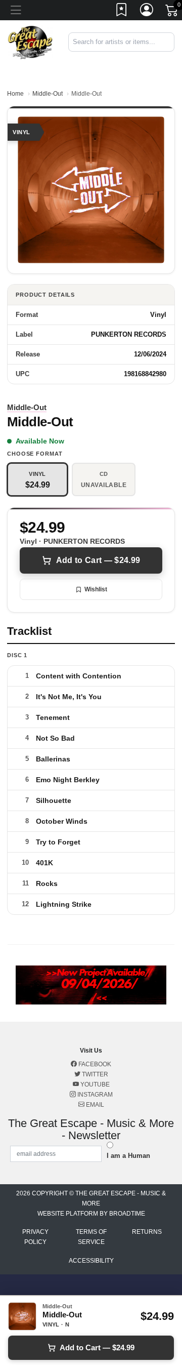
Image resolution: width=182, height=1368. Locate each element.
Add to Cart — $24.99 (98, 560)
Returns (147, 1231)
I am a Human (128, 1155)
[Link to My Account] (147, 12)
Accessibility (91, 1260)
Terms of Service (91, 1236)
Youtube (94, 1084)
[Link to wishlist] (122, 12)
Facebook (94, 1064)
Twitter (94, 1074)
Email (94, 1104)
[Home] (30, 42)
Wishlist (95, 589)
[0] (172, 12)
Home (15, 93)
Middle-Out (47, 93)
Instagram (94, 1094)
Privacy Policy (35, 1236)
